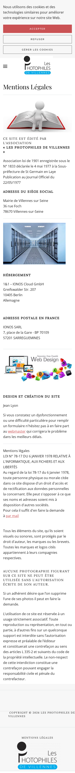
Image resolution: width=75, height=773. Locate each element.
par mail (12, 516)
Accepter (37, 28)
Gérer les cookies (37, 49)
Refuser (38, 39)
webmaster (17, 431)
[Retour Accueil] (37, 66)
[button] (5, 66)
